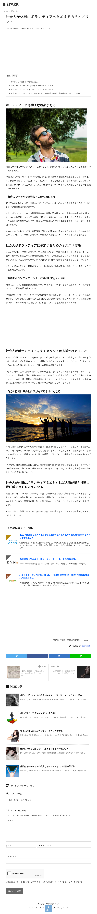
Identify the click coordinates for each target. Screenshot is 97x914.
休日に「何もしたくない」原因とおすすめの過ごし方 (44, 748)
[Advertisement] (48, 54)
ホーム (5, 11)
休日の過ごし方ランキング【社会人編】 (38, 713)
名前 (8, 845)
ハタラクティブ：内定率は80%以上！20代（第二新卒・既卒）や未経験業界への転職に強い (54, 576)
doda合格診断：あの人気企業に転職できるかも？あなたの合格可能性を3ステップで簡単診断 (54, 536)
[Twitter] (16, 656)
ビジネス (14, 11)
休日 (48, 28)
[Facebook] (37, 656)
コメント (9, 820)
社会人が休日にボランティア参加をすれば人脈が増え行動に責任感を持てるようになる (44, 93)
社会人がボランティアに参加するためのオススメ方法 (31, 85)
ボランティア (40, 28)
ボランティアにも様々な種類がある (24, 82)
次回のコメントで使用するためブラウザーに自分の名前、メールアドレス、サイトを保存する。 (46, 882)
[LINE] (80, 656)
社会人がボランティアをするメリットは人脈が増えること (33, 89)
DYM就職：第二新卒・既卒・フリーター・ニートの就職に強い (48, 559)
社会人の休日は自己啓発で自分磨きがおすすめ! (41, 731)
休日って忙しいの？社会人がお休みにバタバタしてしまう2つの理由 (51, 695)
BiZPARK (86, 646)
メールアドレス (44, 845)
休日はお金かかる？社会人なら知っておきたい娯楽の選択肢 (47, 766)
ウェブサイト (11, 856)
